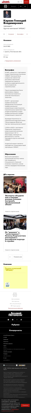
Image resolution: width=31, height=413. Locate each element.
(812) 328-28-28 (6, 355)
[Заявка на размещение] (25, 6)
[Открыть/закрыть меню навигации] (18, 2)
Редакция (5, 339)
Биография (20, 34)
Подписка (5, 341)
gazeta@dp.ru (6, 360)
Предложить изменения (13, 61)
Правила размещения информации (15, 308)
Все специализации (15, 303)
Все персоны (15, 301)
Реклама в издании (7, 343)
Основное (11, 34)
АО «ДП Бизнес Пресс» (8, 335)
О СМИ (5, 337)
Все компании (15, 299)
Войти (26, 2)
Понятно (25, 405)
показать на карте (7, 351)
